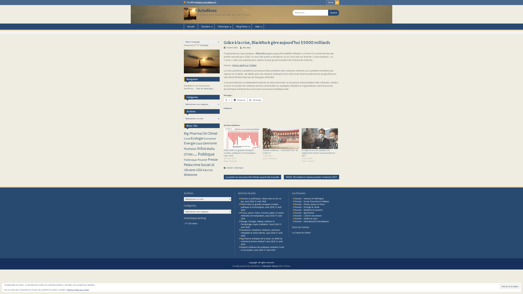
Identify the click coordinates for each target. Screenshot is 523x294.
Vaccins (208, 170)
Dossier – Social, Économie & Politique (312, 201)
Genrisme (210, 143)
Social (330, 2)
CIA (204, 133)
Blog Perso (242, 26)
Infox (201, 148)
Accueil (190, 26)
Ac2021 (230, 167)
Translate (204, 45)
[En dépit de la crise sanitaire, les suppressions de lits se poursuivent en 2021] (320, 138)
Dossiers (205, 26)
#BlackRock (261, 53)
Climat (212, 133)
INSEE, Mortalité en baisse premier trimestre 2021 (311, 177)
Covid (187, 138)
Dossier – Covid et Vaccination (308, 215)
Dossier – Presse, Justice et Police (310, 204)
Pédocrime (192, 164)
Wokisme (190, 174)
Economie (210, 138)
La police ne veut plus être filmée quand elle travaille (252, 177)
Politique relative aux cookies (78, 290)
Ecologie (197, 138)
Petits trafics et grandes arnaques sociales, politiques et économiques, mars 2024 (240, 153)
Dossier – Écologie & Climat (307, 207)
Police (195, 155)
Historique (223, 26)
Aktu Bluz (247, 47)
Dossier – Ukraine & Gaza (306, 218)
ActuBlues (207, 10)
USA (199, 170)
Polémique (190, 160)
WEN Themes (284, 266)
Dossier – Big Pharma (304, 213)
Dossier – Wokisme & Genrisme (309, 210)
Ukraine (189, 170)
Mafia (211, 149)
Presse (213, 159)
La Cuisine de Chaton (301, 232)
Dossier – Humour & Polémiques (309, 198)
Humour (190, 148)
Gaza (199, 143)
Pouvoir (202, 160)
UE (213, 165)
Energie (189, 143)
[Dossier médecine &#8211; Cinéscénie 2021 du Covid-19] (281, 138)
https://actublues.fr (206, 2)
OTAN (188, 154)
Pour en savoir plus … (205, 88)
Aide (257, 26)
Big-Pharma (193, 133)
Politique (206, 154)
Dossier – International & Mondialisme (312, 221)
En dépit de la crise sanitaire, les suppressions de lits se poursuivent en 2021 (318, 153)
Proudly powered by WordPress (246, 266)
